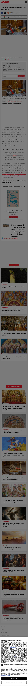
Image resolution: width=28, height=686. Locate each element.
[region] (14, 661)
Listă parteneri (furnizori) (5, 675)
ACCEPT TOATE (14, 678)
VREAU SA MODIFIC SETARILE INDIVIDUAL (14, 682)
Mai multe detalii (13, 647)
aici (15, 656)
